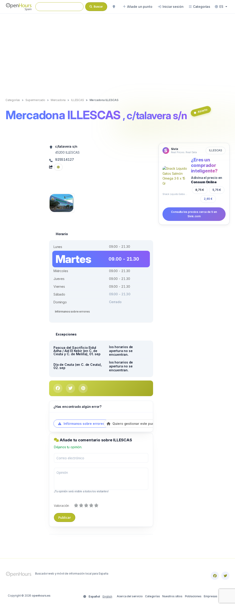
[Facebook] (215, 576)
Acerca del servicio (130, 596)
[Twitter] (225, 576)
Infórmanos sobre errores (72, 311)
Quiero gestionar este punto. (135, 424)
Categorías (152, 596)
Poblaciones (193, 596)
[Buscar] (113, 6)
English (107, 596)
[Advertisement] (117, 51)
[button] (221, 6)
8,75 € (199, 190)
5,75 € (217, 190)
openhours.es (41, 595)
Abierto (202, 111)
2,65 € (208, 198)
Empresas (210, 596)
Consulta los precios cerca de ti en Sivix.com (194, 214)
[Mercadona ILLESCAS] (61, 203)
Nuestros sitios (172, 596)
